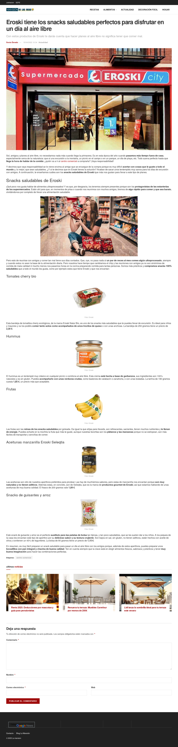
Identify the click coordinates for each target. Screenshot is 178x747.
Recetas (94, 9)
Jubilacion (10, 2)
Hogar (166, 9)
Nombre (11, 674)
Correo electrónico (16, 687)
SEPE (18, 2)
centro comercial (69, 161)
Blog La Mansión (23, 733)
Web (93, 687)
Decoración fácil (148, 9)
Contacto (9, 733)
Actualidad (127, 9)
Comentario (12, 639)
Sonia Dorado (12, 42)
